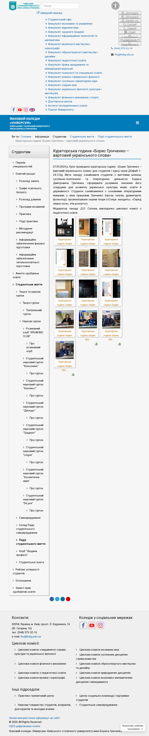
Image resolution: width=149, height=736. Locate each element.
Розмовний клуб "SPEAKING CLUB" (33, 332)
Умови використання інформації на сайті (34, 718)
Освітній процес (25, 173)
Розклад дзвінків (29, 199)
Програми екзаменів (31, 206)
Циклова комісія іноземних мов (99, 649)
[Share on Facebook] (52, 599)
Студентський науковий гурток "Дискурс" (33, 406)
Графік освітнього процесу (29, 190)
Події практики (28, 221)
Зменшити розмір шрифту (130, 13)
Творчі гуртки (30, 303)
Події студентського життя (115, 136)
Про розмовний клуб (33, 347)
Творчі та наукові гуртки (28, 293)
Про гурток (36, 373)
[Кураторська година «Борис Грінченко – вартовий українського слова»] (65, 227)
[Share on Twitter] (57, 599)
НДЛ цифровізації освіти (24, 726)
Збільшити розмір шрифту (130, 17)
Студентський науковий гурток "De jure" (33, 499)
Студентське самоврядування (98, 704)
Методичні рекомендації (24, 230)
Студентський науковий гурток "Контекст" (33, 384)
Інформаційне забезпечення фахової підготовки (30, 243)
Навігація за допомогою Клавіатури (131, 40)
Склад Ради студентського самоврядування (26, 528)
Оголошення (23, 580)
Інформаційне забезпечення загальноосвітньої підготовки (27, 260)
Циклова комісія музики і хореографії (41, 677)
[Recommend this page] (68, 599)
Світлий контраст (130, 24)
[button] (126, 5)
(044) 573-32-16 (123, 48)
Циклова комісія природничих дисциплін (104, 672)
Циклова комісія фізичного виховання (42, 663)
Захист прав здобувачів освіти (24, 589)
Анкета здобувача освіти (26, 275)
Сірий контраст (130, 32)
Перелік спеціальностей (22, 164)
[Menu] (138, 123)
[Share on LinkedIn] (63, 599)
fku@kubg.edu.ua (124, 54)
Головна (26, 136)
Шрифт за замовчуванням (130, 20)
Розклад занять (28, 181)
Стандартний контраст (130, 37)
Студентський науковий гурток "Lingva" (33, 451)
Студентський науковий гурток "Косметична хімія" (33, 475)
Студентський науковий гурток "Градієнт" (33, 428)
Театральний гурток (32, 312)
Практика (24, 214)
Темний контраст (130, 28)
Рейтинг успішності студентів (26, 571)
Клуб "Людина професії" (26, 553)
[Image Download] (96, 343)
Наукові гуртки (31, 321)
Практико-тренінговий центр (36, 695)
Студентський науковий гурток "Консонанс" (33, 362)
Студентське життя (82, 136)
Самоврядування (29, 517)
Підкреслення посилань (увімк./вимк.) (130, 44)
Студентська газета (31, 562)
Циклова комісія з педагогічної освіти (42, 672)
